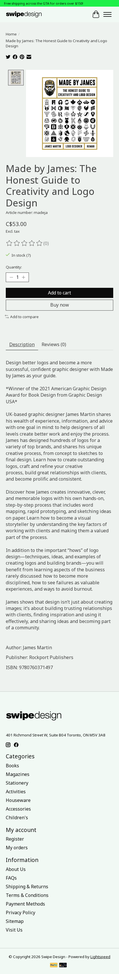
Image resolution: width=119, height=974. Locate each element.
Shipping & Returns (27, 886)
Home (11, 34)
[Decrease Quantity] (11, 277)
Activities (16, 791)
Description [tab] (22, 344)
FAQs (11, 878)
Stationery (17, 783)
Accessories (18, 809)
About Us (16, 869)
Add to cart (59, 293)
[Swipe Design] (28, 14)
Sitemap (15, 921)
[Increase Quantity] (23, 277)
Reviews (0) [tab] (54, 344)
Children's (17, 817)
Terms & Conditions (27, 895)
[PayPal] (53, 966)
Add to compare (24, 316)
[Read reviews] (24, 243)
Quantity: (14, 267)
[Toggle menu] (107, 14)
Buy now (59, 305)
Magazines (17, 774)
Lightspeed (100, 956)
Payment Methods (25, 904)
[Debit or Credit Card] (63, 966)
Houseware (18, 800)
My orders (17, 847)
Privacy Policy (20, 912)
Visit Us (14, 930)
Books (12, 765)
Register (15, 839)
